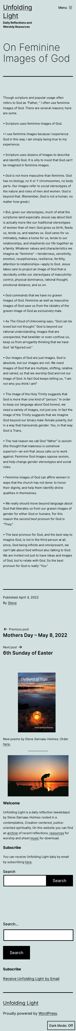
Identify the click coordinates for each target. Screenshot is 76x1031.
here (28, 862)
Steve (12, 603)
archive (12, 833)
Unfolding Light (21, 1003)
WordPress (48, 1013)
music (34, 838)
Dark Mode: (58, 1025)
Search (9, 871)
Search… (10, 924)
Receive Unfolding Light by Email (31, 979)
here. (7, 744)
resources (56, 833)
